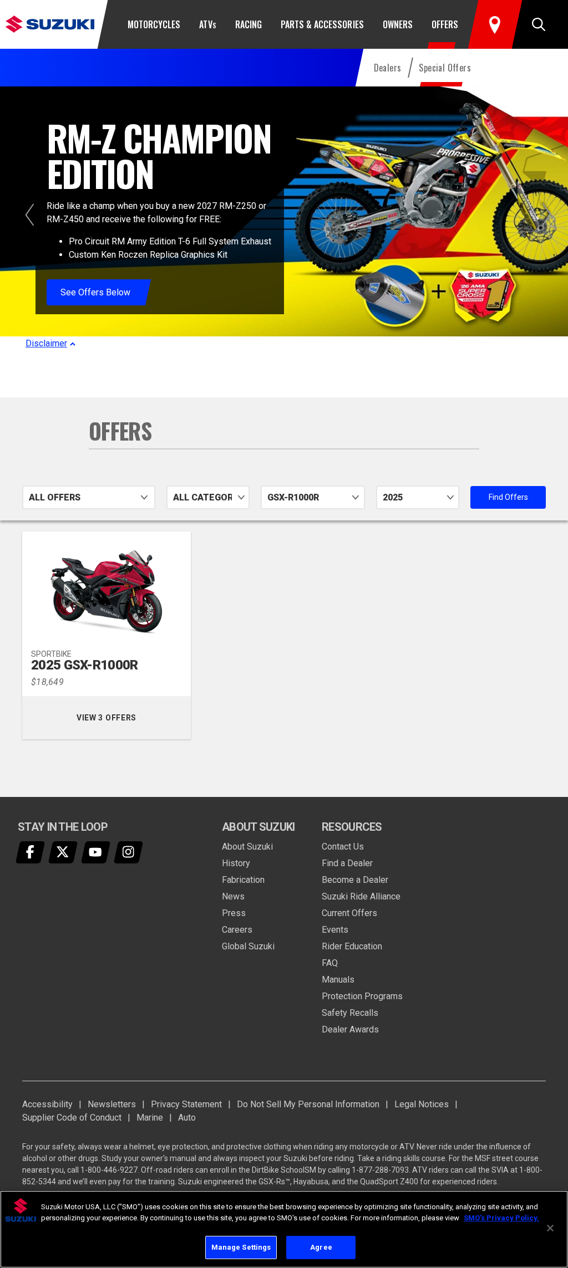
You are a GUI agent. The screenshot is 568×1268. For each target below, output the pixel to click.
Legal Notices (421, 1104)
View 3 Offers (121, 717)
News (233, 896)
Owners (398, 24)
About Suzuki (247, 846)
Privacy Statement (186, 1104)
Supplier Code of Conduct (71, 1117)
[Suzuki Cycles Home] (50, 23)
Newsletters (112, 1104)
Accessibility (47, 1104)
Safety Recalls (350, 1013)
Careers (237, 929)
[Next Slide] (546, 214)
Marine (149, 1117)
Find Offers (517, 497)
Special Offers (445, 67)
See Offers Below (95, 292)
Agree (321, 1247)
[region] (284, 1229)
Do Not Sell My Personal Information (308, 1104)
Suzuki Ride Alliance (361, 896)
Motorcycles (154, 24)
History (236, 863)
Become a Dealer (355, 880)
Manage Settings (241, 1247)
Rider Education (352, 946)
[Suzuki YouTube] (96, 852)
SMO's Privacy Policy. (501, 1218)
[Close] (550, 1228)
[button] (538, 24)
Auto (187, 1117)
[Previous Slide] (29, 214)
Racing (248, 24)
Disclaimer (46, 343)
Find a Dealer (347, 863)
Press (234, 913)
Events (335, 929)
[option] (284, 218)
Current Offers (349, 913)
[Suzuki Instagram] (129, 852)
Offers (445, 24)
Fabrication (243, 880)
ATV (207, 24)
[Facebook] (30, 852)
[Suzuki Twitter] (63, 852)
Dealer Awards (350, 1029)
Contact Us (343, 846)
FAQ (330, 963)
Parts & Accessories (322, 24)
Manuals (338, 979)
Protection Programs (362, 996)
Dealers (388, 67)
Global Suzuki (248, 946)
